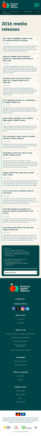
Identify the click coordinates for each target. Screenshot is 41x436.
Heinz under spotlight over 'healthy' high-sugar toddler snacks (18, 119)
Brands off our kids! (20, 365)
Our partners (20, 319)
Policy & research (20, 372)
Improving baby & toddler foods (20, 337)
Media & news (14, 11)
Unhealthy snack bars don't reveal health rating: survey (17, 154)
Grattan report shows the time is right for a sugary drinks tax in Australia (17, 80)
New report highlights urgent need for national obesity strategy (17, 39)
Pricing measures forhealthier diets (20, 345)
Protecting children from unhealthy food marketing (20, 334)
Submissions (20, 376)
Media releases (28, 11)
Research (20, 379)
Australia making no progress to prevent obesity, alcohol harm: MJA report (18, 211)
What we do (21, 330)
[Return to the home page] (10, 9)
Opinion (20, 398)
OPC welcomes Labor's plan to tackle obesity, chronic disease (19, 137)
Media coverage (20, 402)
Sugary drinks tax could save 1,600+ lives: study (18, 174)
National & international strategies (20, 350)
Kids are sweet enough (20, 361)
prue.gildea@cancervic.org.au (16, 263)
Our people (20, 322)
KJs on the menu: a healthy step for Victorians (18, 192)
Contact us (20, 299)
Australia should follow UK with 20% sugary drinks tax (18, 229)
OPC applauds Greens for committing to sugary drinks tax (19, 101)
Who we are (20, 315)
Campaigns (20, 357)
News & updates (20, 394)
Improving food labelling (20, 341)
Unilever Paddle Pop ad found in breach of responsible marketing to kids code (18, 58)
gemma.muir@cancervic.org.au (17, 254)
